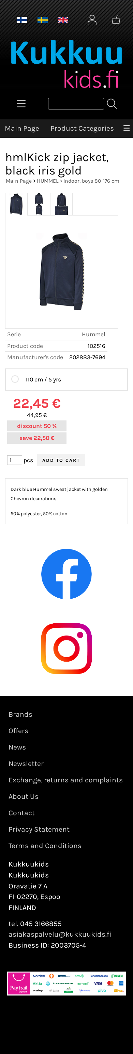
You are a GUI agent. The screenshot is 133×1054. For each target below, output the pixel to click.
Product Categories (82, 128)
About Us (24, 796)
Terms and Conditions (45, 846)
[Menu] (126, 128)
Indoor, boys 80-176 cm (91, 181)
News (17, 747)
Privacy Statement (39, 829)
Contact (22, 813)
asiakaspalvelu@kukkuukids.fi (60, 934)
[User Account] (92, 20)
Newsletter (26, 763)
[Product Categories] (21, 103)
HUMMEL (47, 181)
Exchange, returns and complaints (66, 780)
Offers (18, 731)
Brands (20, 714)
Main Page (22, 128)
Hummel (93, 334)
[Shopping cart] (116, 20)
